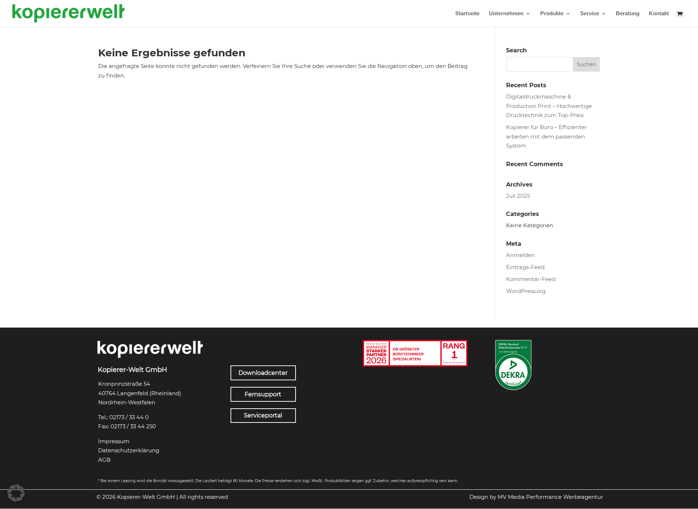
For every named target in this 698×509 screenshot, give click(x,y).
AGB (104, 459)
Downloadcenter (263, 372)
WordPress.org (526, 291)
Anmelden (520, 255)
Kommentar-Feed (530, 279)
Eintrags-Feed (525, 267)
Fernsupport (263, 394)
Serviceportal (263, 415)
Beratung (627, 13)
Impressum (113, 441)
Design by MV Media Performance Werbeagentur (536, 496)
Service (589, 13)
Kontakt (659, 13)
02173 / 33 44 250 (133, 426)
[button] (16, 493)
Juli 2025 (518, 195)
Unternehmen (506, 13)
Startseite (467, 13)
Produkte (551, 13)
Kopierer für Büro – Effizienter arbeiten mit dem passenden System (546, 136)
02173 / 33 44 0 (129, 417)
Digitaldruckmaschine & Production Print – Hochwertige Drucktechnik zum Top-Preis (549, 106)
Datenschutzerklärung (128, 450)
